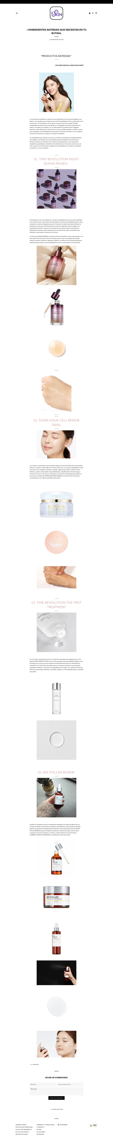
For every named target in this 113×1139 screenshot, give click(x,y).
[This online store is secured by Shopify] (93, 1127)
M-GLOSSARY (41, 1132)
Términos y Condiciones (45, 1125)
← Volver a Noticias (56, 1109)
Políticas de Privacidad (24, 1127)
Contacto (40, 1127)
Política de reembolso (24, 1129)
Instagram (63, 1125)
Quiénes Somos (21, 1125)
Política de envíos (22, 1132)
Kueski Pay (40, 1134)
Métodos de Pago (22, 1134)
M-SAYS (39, 1129)
